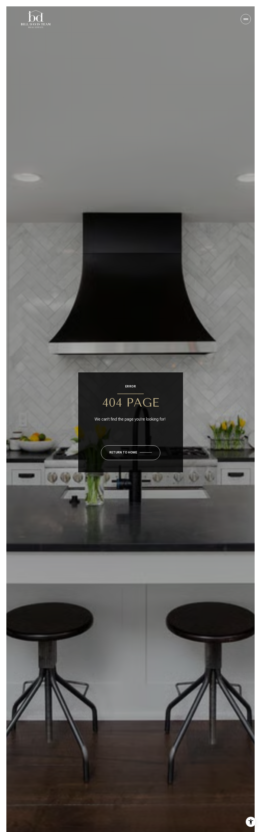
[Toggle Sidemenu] (246, 19)
